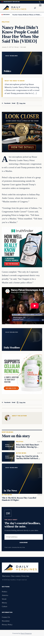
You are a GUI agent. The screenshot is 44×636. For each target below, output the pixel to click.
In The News (21, 453)
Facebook (7, 103)
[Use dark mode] (39, 2)
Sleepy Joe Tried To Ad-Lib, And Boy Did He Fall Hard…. (28, 457)
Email (13, 103)
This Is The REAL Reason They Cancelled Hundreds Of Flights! (19, 499)
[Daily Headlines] (14, 8)
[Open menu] (40, 7)
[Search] (34, 7)
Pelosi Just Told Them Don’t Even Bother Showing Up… (27, 446)
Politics (5, 22)
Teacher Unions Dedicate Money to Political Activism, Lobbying (27, 15)
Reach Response (26, 633)
